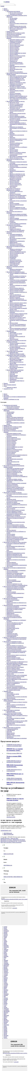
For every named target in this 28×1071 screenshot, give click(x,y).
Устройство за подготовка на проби (16, 32)
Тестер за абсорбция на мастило (18, 251)
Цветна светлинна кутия (16, 69)
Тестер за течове (14, 323)
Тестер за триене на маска (16, 304)
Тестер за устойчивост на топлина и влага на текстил (18, 121)
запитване (9, 817)
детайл (13, 817)
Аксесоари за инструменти (16, 245)
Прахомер (12, 65)
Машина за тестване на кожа (17, 353)
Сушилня (12, 20)
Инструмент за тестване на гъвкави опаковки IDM (16, 360)
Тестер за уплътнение (15, 93)
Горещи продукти (5, 838)
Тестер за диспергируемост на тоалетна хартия (17, 349)
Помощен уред (10, 331)
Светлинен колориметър (16, 234)
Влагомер (12, 70)
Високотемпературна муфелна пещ (18, 164)
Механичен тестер (14, 102)
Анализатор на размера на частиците (16, 608)
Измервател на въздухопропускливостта (16, 61)
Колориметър (13, 257)
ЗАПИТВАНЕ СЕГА (6, 830)
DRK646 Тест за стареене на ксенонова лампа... (15, 749)
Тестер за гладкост (14, 47)
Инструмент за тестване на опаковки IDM (16, 368)
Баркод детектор (14, 265)
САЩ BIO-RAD (14, 372)
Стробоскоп (13, 222)
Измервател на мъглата (15, 94)
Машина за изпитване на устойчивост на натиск (16, 41)
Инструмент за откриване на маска (15, 272)
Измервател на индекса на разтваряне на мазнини (16, 84)
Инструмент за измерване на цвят (18, 156)
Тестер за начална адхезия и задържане (16, 483)
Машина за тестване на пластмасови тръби (15, 180)
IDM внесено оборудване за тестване (16, 355)
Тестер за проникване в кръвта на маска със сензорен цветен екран (18, 329)
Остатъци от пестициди (13, 35)
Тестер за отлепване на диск (17, 78)
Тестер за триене (14, 149)
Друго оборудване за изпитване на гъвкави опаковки (18, 99)
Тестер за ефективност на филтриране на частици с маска (18, 317)
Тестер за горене (14, 165)
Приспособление (14, 339)
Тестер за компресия (15, 43)
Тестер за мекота (14, 54)
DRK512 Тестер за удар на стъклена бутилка (15, 799)
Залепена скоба (13, 335)
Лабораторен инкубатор (19, 839)
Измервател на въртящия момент (18, 97)
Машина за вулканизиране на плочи (16, 553)
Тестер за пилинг (14, 51)
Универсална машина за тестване (18, 214)
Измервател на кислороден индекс (18, 215)
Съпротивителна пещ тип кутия (18, 26)
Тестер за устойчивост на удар (17, 207)
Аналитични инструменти (13, 11)
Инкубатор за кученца (6, 839)
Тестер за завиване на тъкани (17, 116)
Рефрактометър (13, 242)
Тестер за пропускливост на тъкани (16, 510)
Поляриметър (13, 239)
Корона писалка (14, 375)
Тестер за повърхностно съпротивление (16, 185)
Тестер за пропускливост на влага (18, 139)
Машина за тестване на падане (17, 55)
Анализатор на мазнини (16, 14)
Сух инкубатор (22, 841)
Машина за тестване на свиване (18, 152)
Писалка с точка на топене (16, 378)
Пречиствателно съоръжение (14, 34)
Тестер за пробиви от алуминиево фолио (17, 585)
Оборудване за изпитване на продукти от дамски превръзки (16, 341)
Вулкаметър (13, 169)
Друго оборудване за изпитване (15, 351)
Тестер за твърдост (14, 58)
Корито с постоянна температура (18, 27)
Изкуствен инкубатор (6, 842)
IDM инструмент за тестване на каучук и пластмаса (18, 357)
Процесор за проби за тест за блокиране (17, 675)
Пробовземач (13, 332)
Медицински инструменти (13, 225)
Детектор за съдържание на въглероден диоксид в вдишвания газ (18, 320)
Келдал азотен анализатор (16, 12)
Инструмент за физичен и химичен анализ (16, 29)
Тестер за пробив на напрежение (18, 223)
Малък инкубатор (16, 842)
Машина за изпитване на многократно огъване (16, 270)
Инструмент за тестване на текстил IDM (17, 720)
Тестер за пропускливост (16, 226)
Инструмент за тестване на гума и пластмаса (15, 542)
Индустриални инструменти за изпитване (14, 586)
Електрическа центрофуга (16, 71)
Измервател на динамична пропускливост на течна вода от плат (18, 128)
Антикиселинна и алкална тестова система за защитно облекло (18, 314)
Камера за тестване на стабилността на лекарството (17, 229)
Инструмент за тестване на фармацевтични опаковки (13, 189)
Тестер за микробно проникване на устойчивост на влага (18, 306)
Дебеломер (12, 67)
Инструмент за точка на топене (18, 238)
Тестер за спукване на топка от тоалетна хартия (17, 343)
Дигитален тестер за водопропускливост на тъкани (17, 108)
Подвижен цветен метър (16, 261)
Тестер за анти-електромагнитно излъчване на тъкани (18, 118)
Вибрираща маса (14, 352)
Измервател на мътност (16, 243)
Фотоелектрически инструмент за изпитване (15, 605)
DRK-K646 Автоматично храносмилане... (15, 765)
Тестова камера (13, 18)
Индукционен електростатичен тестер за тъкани (18, 114)
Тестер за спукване (14, 203)
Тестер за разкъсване (15, 46)
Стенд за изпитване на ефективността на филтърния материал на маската (17, 296)
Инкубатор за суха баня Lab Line (9, 841)
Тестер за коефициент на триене (18, 53)
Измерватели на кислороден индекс (16, 522)
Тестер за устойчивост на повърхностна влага (16, 143)
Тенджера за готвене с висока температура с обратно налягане (18, 87)
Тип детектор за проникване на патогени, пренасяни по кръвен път (18, 326)
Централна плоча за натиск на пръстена (17, 696)
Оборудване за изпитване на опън (18, 75)
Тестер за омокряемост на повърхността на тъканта (16, 106)
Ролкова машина (14, 255)
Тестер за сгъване (14, 50)
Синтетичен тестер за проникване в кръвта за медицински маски (18, 280)
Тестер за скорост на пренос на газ (18, 96)
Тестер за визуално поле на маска (18, 302)
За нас (5, 386)
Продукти (6, 10)
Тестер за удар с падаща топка (17, 196)
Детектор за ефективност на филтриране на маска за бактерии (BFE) (18, 300)
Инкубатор (12, 22)
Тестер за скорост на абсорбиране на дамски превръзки (18, 346)
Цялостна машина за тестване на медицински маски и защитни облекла (18, 277)
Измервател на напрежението (17, 241)
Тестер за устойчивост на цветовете (16, 526)
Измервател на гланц (15, 262)
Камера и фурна (11, 31)
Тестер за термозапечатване (17, 204)
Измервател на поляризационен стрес (16, 575)
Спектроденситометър (15, 259)
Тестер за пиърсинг (14, 49)
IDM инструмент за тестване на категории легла (18, 365)
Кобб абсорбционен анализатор (18, 66)
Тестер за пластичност (15, 183)
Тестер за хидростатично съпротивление (16, 154)
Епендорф (12, 374)
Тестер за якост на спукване (17, 45)
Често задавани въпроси (10, 384)
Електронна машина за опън (17, 39)
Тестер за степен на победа (16, 63)
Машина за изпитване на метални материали (15, 637)
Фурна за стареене (14, 218)
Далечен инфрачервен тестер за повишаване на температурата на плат (18, 124)
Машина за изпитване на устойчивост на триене (16, 249)
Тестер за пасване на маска (16, 290)
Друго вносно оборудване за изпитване (17, 738)
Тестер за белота (14, 59)
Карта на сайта (14, 838)
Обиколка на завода (12, 387)
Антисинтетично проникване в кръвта (16, 651)
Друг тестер (13, 187)
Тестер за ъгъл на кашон (16, 57)
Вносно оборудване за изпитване (15, 370)
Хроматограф (13, 19)
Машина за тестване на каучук (17, 175)
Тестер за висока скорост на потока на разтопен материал (17, 288)
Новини (6, 383)
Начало (5, 8)
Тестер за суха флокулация (16, 104)
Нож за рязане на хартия (16, 333)
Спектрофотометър (14, 263)
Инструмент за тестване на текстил (16, 101)
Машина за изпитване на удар (17, 80)
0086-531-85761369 (8, 834)
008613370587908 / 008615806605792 (13, 876)
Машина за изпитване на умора (18, 82)
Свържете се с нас (8, 388)
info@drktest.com (8, 833)
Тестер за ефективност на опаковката (16, 570)
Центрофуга (13, 227)
